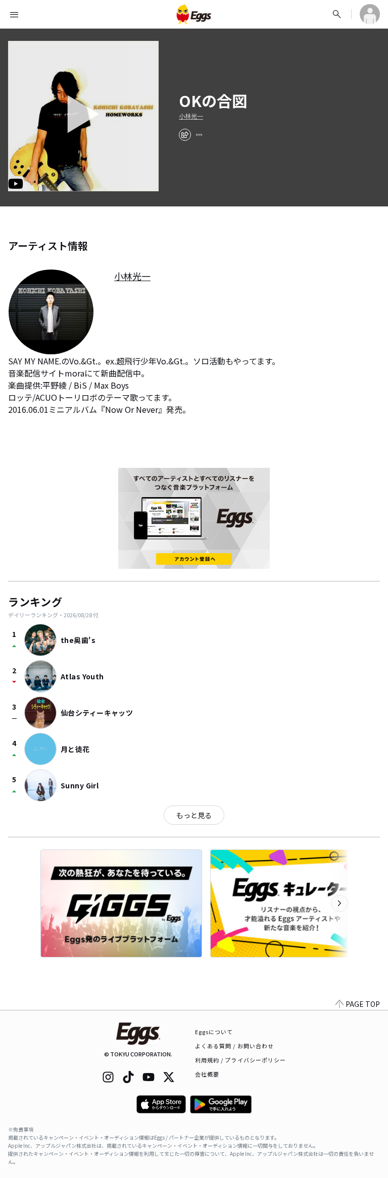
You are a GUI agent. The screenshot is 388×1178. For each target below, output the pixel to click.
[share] (185, 135)
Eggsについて (214, 1032)
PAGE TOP (363, 1004)
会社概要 (207, 1074)
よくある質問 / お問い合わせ (234, 1046)
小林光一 (191, 116)
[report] (199, 135)
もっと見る (194, 815)
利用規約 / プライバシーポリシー (240, 1060)
